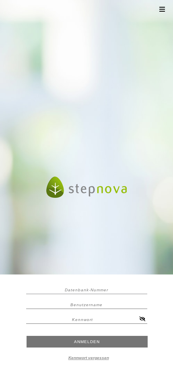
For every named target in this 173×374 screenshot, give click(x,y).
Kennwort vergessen (88, 358)
